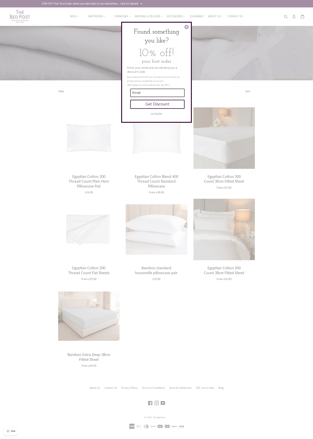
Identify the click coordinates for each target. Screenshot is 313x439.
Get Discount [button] (157, 104)
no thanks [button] (156, 113)
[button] (186, 27)
